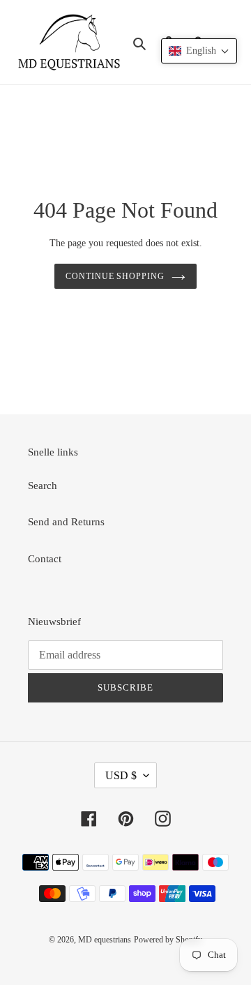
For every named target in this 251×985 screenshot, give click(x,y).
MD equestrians (104, 940)
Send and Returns (66, 521)
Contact (44, 558)
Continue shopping (115, 276)
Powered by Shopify (168, 940)
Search (42, 485)
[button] (199, 51)
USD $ (121, 775)
